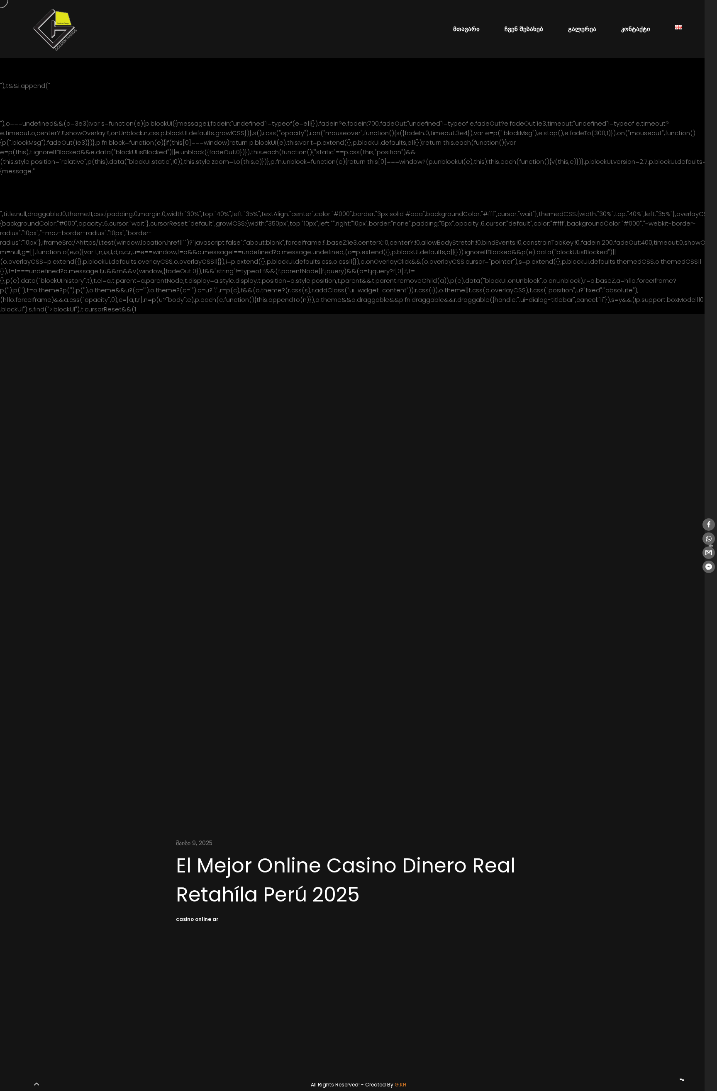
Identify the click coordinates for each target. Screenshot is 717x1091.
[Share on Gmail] (708, 553)
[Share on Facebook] (708, 524)
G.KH (400, 1084)
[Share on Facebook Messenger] (708, 567)
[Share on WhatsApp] (708, 538)
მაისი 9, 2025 (194, 843)
